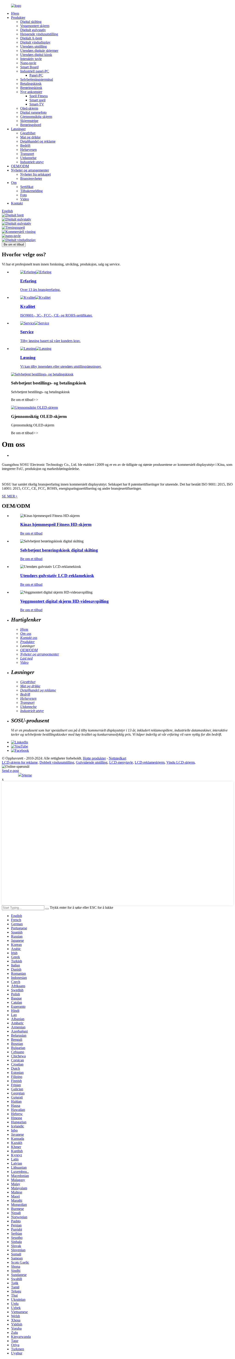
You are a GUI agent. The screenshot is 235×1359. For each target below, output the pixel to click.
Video (24, 199)
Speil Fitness (38, 96)
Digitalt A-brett (31, 38)
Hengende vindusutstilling (39, 34)
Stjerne (27, 775)
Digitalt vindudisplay (35, 42)
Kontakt (17, 203)
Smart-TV (36, 104)
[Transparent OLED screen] (34, 407)
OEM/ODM (20, 166)
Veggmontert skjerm (34, 26)
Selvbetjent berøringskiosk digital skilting (59, 550)
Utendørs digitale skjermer (39, 50)
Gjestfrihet (27, 133)
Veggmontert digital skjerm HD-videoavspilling (64, 601)
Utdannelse (28, 158)
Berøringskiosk (31, 88)
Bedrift (25, 145)
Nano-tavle (28, 63)
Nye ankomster (31, 92)
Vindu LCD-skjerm (180, 762)
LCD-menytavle (121, 762)
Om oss (25, 633)
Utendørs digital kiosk (36, 55)
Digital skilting (31, 22)
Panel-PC (36, 75)
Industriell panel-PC (34, 71)
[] (47, 908)
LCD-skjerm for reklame (20, 762)
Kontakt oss (28, 638)
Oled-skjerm (29, 108)
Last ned (26, 658)
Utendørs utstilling (33, 46)
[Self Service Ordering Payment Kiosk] (42, 374)
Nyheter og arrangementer (30, 170)
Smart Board (29, 67)
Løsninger (18, 129)
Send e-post (10, 771)
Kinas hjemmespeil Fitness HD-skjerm (56, 524)
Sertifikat (26, 187)
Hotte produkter (94, 758)
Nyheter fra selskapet (35, 174)
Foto (23, 195)
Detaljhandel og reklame (38, 141)
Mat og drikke (30, 137)
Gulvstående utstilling (91, 762)
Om (14, 183)
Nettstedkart (117, 758)
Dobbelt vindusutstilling (56, 762)
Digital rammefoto (33, 112)
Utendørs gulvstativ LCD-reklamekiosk (57, 575)
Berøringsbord (30, 125)
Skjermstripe (29, 121)
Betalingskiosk (31, 84)
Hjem (15, 13)
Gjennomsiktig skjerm (36, 117)
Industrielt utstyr (32, 162)
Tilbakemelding (31, 191)
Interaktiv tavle (31, 59)
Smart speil (37, 100)
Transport (27, 154)
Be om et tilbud (14, 244)
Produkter (18, 17)
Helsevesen (28, 150)
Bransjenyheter (31, 178)
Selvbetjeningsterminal (36, 79)
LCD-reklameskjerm (150, 762)
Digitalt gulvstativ (33, 30)
